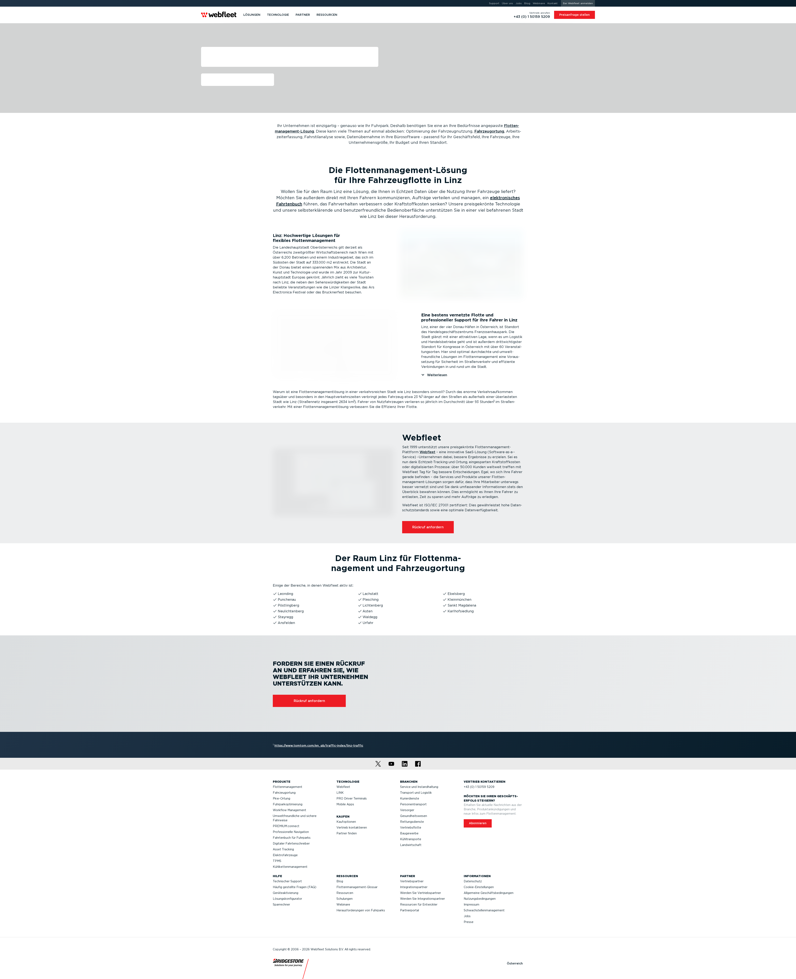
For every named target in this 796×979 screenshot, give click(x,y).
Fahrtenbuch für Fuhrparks (292, 837)
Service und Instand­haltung (419, 787)
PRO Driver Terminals (351, 798)
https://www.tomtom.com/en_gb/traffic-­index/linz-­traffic (318, 745)
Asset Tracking (283, 849)
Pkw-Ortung (281, 798)
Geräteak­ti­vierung (285, 893)
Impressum (471, 904)
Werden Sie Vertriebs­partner (420, 893)
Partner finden (346, 833)
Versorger (407, 810)
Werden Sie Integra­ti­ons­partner (422, 898)
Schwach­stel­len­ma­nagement (484, 910)
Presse (468, 922)
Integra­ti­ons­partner (413, 887)
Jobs (467, 916)
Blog (339, 881)
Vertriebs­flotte (410, 827)
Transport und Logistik (416, 792)
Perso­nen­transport (413, 804)
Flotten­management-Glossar (356, 887)
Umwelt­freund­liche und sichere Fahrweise (295, 818)
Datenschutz (473, 881)
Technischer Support (287, 881)
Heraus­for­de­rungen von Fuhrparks (360, 910)
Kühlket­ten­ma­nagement (290, 866)
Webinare (343, 904)
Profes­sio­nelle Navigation (291, 832)
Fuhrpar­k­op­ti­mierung (287, 804)
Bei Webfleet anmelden (578, 3)
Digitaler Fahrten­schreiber (291, 843)
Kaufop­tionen (346, 821)
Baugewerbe (409, 833)
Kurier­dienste (409, 798)
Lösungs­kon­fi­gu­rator (287, 898)
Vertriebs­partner (411, 881)
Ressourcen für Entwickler (418, 904)
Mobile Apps (345, 804)
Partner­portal (409, 910)
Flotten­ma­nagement (287, 787)
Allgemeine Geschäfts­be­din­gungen (488, 893)
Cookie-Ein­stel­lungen (479, 887)
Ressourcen (344, 893)
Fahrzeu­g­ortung (489, 131)
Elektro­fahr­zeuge (285, 855)
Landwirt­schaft (410, 845)
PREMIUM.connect (286, 826)
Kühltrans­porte (410, 839)
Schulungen (344, 898)
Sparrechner (281, 904)
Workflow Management (289, 810)
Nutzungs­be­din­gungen (480, 898)
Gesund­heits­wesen (413, 816)
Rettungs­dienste (412, 821)
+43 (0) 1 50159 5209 (479, 787)
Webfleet (427, 452)
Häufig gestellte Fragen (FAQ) (294, 887)
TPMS (277, 861)
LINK (340, 792)
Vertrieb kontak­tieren (351, 827)
